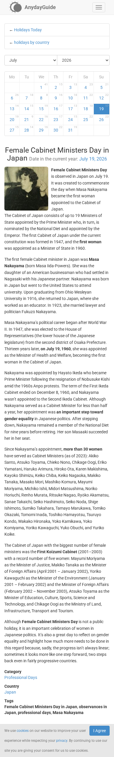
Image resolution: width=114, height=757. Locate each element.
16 (58, 107)
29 (43, 128)
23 (58, 118)
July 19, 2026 (93, 159)
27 (14, 128)
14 (28, 107)
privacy (61, 741)
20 (14, 118)
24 (72, 118)
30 (58, 128)
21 (28, 118)
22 (43, 118)
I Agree (99, 730)
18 (88, 107)
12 (104, 96)
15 (43, 107)
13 (14, 107)
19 (104, 107)
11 (88, 96)
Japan (10, 692)
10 (72, 96)
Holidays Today (28, 29)
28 (28, 128)
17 (72, 107)
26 (104, 118)
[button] (98, 7)
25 (88, 118)
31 (72, 128)
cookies (23, 731)
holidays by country (31, 42)
